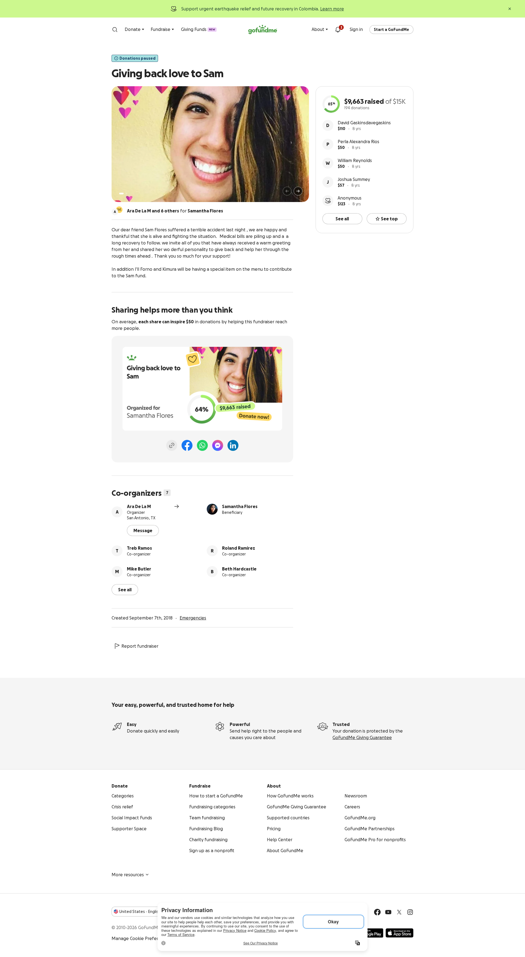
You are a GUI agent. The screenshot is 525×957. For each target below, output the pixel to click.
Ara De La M (139, 506)
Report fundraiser (139, 646)
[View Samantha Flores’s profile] (212, 509)
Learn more (332, 8)
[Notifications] (337, 29)
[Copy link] (171, 445)
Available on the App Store (399, 933)
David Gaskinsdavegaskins (364, 122)
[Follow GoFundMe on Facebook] (377, 912)
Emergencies (193, 617)
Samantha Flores (240, 506)
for (175, 210)
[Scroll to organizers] (119, 209)
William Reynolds (355, 160)
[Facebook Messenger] (217, 445)
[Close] (509, 8)
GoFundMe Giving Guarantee (362, 737)
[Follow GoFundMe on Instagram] (410, 912)
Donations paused (137, 58)
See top (389, 218)
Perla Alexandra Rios (358, 141)
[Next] (298, 191)
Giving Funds (198, 29)
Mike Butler (139, 568)
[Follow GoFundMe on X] (399, 912)
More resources (128, 874)
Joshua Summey (354, 179)
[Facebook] (187, 445)
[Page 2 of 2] (126, 193)
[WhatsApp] (202, 445)
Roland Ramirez (238, 548)
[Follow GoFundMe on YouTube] (388, 912)
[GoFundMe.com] (262, 29)
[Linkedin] (233, 445)
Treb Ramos (139, 548)
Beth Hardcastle (239, 568)
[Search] (114, 29)
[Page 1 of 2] (121, 193)
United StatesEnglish (140, 911)
